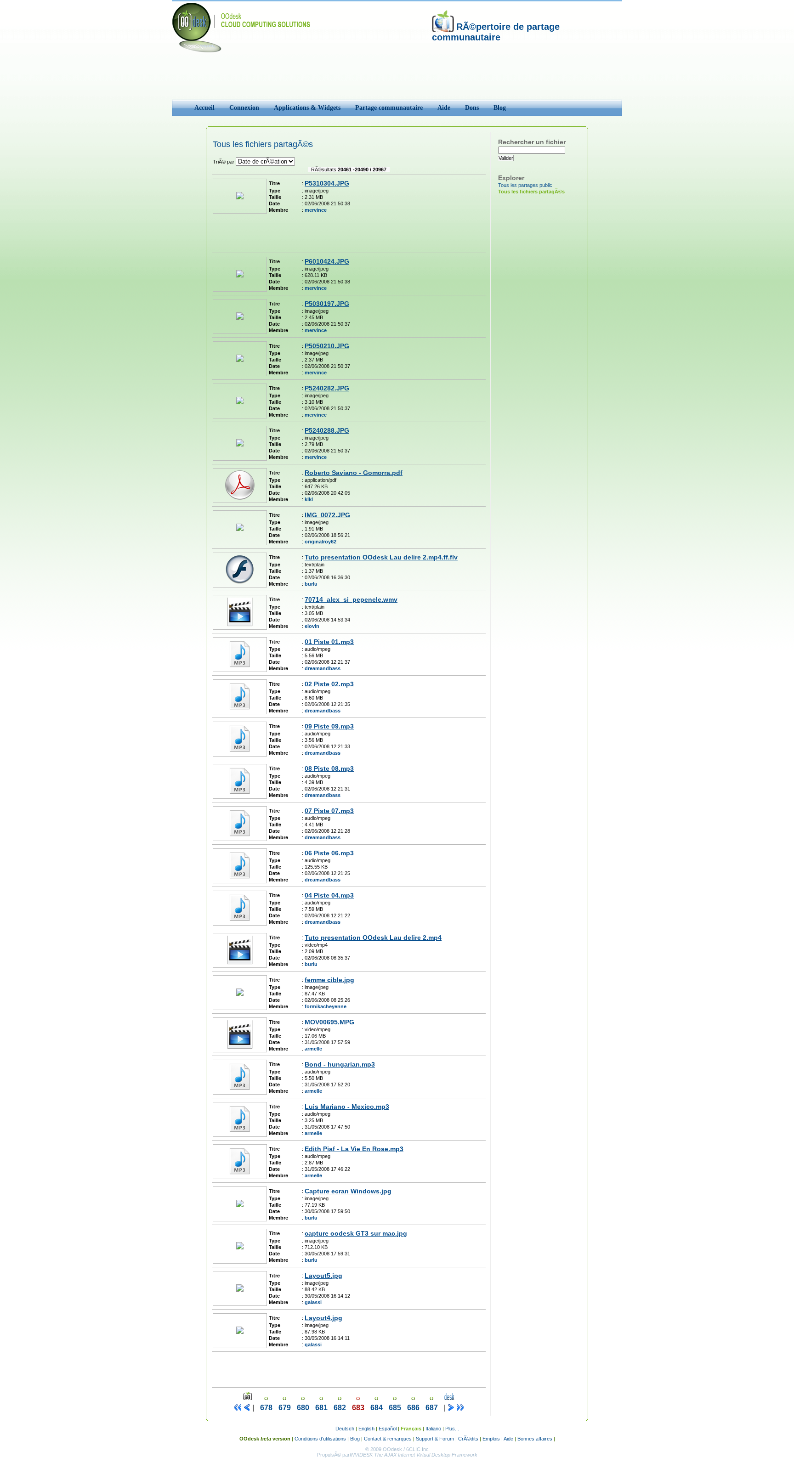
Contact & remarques (388, 1438)
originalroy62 (320, 541)
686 (413, 1408)
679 (284, 1408)
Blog (355, 1438)
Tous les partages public (525, 185)
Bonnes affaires (534, 1438)
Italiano (433, 1428)
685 (395, 1408)
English (366, 1428)
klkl (309, 499)
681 (321, 1408)
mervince (316, 210)
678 (266, 1408)
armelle (313, 1048)
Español (388, 1428)
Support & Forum (435, 1438)
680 (303, 1408)
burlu (311, 584)
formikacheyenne (325, 1006)
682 (340, 1408)
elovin (312, 626)
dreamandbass (322, 668)
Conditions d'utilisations (320, 1438)
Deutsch (344, 1428)
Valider (506, 158)
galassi (313, 1302)
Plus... (452, 1428)
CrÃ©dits (468, 1438)
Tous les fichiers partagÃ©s (531, 191)
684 (376, 1408)
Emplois (491, 1438)
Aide (508, 1438)
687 (431, 1408)
